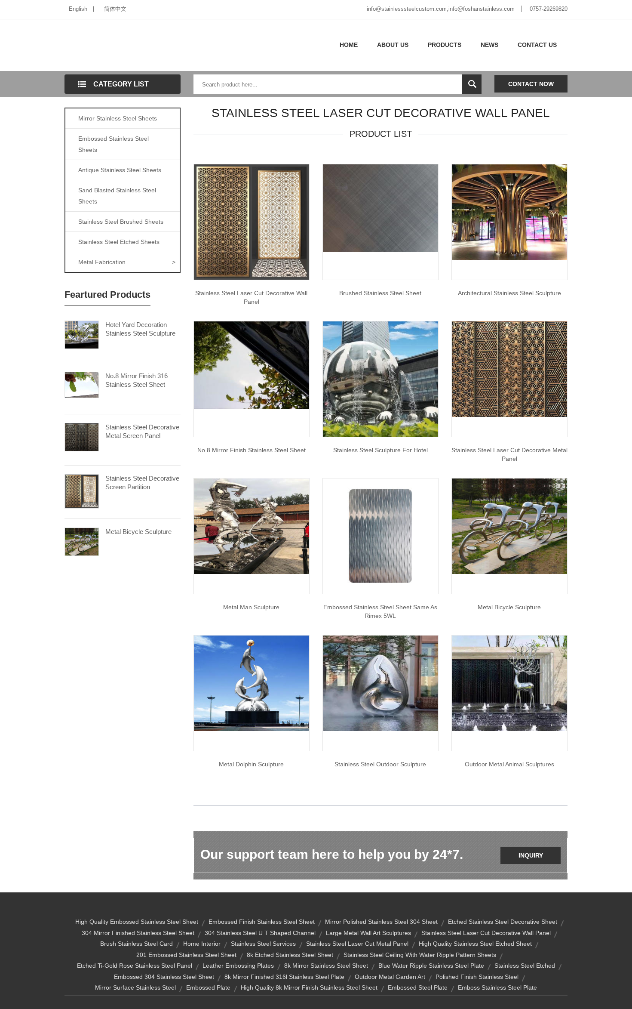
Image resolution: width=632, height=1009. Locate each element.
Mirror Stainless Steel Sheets (117, 118)
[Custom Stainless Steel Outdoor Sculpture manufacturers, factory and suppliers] (380, 682)
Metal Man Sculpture (251, 607)
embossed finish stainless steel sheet (262, 921)
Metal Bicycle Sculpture (138, 531)
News (489, 44)
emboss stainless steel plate (497, 987)
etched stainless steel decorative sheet (502, 921)
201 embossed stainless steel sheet (186, 954)
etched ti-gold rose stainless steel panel (134, 965)
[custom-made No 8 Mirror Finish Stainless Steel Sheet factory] (251, 364)
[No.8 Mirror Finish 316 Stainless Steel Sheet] (81, 384)
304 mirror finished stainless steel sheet (138, 932)
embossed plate (208, 987)
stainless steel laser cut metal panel (357, 943)
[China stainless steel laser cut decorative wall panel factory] (251, 221)
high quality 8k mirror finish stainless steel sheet (309, 987)
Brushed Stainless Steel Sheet (380, 293)
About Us (392, 44)
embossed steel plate (418, 987)
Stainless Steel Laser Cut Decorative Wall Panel (251, 297)
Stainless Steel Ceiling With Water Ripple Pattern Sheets (420, 954)
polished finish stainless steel (477, 976)
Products (444, 44)
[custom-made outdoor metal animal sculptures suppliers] (509, 682)
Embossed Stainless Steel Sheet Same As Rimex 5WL (380, 611)
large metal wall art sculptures (368, 932)
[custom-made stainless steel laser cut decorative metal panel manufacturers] (509, 368)
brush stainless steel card (136, 943)
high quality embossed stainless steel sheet (136, 921)
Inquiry (530, 855)
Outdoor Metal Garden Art (390, 976)
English (78, 9)
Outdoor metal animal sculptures (509, 764)
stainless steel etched (524, 965)
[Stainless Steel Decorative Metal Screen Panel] (81, 436)
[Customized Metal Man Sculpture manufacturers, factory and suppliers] (251, 525)
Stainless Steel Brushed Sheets (120, 221)
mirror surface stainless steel (135, 987)
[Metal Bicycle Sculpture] (81, 540)
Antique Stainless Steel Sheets (119, 170)
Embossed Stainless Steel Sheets (113, 144)
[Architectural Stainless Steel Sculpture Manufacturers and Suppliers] (509, 211)
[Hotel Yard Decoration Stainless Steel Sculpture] (81, 333)
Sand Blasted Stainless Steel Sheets (117, 196)
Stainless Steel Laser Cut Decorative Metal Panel (509, 454)
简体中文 (115, 9)
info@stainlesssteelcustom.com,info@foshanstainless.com (441, 9)
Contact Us (537, 44)
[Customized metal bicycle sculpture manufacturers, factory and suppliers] (509, 525)
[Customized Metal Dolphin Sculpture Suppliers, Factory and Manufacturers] (251, 682)
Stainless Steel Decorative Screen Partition (142, 483)
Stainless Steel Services (263, 943)
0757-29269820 (549, 9)
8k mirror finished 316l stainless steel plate (284, 976)
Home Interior (202, 943)
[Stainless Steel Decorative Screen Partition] (81, 490)
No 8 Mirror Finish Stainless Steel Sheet (251, 450)
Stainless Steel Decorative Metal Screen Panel (142, 431)
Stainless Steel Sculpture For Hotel (380, 450)
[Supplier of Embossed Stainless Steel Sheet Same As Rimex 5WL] (380, 535)
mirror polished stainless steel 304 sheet (381, 921)
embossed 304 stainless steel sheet (164, 976)
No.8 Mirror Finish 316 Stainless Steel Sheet (136, 380)
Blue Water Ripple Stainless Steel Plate (431, 965)
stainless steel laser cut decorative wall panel (486, 932)
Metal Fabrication (126, 262)
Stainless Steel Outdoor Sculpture (380, 764)
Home (349, 44)
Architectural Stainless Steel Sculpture (509, 293)
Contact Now (531, 83)
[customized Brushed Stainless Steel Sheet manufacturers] (380, 207)
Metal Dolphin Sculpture (251, 764)
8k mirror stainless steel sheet (326, 965)
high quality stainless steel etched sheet (475, 943)
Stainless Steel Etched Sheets (119, 241)
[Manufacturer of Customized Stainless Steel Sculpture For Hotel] (380, 378)
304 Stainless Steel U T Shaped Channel (260, 932)
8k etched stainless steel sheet (290, 954)
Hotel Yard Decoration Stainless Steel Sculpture (140, 329)
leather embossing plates (238, 965)
